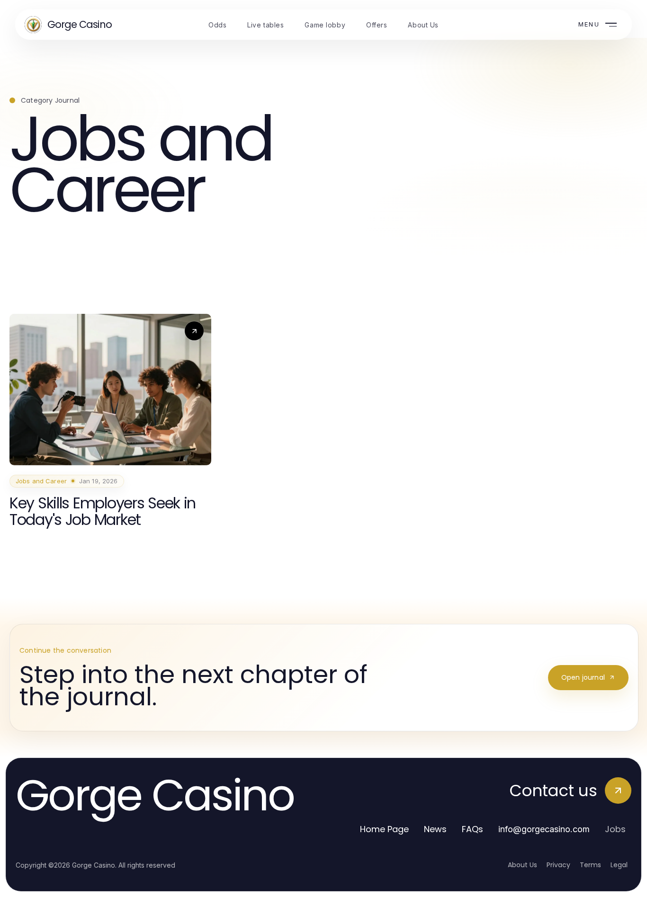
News (435, 829)
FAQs (472, 829)
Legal (619, 865)
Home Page (384, 829)
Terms (590, 865)
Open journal (583, 677)
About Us (522, 865)
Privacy (558, 865)
